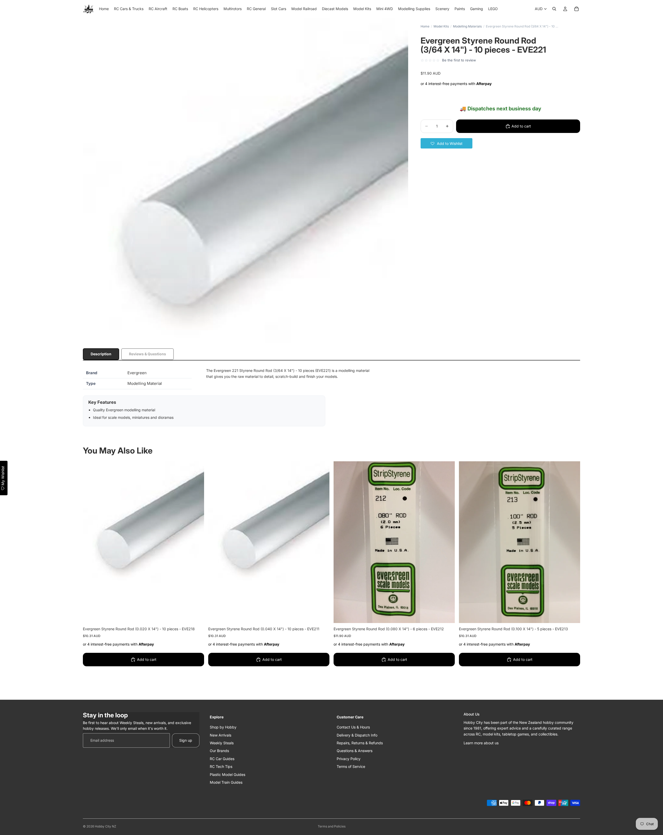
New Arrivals (220, 735)
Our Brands (219, 750)
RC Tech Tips (221, 766)
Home (425, 26)
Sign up (185, 740)
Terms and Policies (331, 826)
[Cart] (576, 9)
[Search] (554, 9)
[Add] (196, 615)
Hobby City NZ (105, 826)
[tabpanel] (331, 397)
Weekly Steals (222, 742)
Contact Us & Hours (353, 727)
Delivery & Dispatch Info (357, 735)
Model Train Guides (226, 782)
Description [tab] (101, 354)
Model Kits (441, 26)
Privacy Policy (349, 758)
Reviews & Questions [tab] (147, 354)
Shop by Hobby (223, 727)
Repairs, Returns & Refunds (360, 742)
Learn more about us (481, 742)
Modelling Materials (467, 26)
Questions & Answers (354, 750)
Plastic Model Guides (227, 774)
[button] (446, 143)
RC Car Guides (222, 758)
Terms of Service (351, 766)
